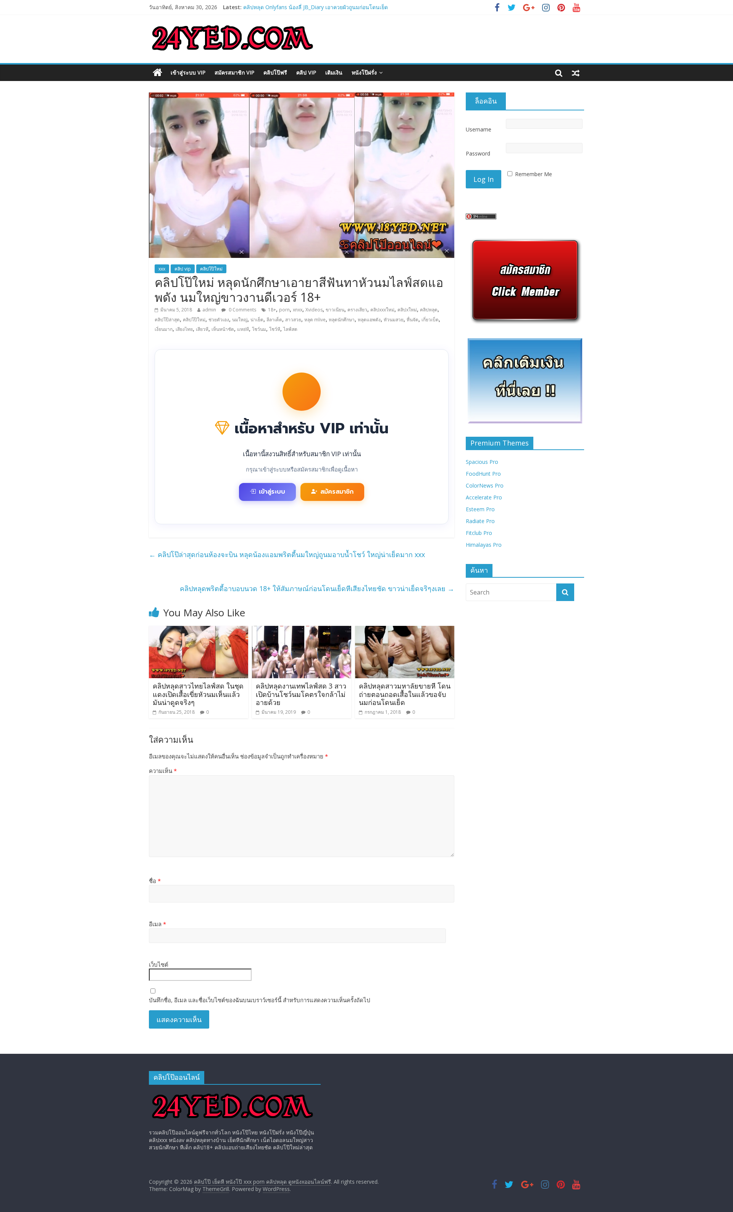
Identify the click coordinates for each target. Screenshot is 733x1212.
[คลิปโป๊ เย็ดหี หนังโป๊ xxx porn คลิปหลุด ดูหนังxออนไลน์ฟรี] (157, 73)
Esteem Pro (480, 509)
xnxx (297, 309)
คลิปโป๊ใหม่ (211, 269)
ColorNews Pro (485, 485)
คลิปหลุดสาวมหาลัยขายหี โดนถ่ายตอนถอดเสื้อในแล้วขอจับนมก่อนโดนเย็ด (404, 694)
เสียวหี (202, 329)
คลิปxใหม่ (407, 309)
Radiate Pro (480, 521)
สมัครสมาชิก (337, 491)
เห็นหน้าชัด (223, 329)
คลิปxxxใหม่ (382, 309)
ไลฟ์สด (290, 329)
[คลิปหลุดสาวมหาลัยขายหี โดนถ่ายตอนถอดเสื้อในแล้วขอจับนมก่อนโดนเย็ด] (404, 630)
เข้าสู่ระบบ (272, 491)
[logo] (232, 1094)
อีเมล (157, 924)
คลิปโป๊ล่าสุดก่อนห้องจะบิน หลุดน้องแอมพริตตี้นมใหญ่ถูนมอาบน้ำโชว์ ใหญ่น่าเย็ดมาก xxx (287, 554)
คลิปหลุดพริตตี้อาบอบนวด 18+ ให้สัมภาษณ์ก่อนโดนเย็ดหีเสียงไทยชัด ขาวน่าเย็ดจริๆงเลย (317, 588)
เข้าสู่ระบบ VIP (188, 72)
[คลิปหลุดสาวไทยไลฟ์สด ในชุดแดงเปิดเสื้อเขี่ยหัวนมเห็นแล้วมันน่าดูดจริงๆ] (198, 630)
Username (478, 129)
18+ (272, 309)
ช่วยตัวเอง (218, 319)
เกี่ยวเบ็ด (430, 319)
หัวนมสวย (394, 319)
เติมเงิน (333, 72)
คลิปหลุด (429, 309)
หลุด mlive (315, 319)
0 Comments (242, 309)
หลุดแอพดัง (369, 319)
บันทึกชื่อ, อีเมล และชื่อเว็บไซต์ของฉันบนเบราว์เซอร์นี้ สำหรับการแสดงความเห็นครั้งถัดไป (259, 1000)
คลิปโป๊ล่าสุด (167, 319)
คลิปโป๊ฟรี (275, 72)
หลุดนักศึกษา (342, 319)
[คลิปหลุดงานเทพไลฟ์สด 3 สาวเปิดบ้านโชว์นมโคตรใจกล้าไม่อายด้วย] (301, 630)
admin (209, 309)
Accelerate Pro (484, 497)
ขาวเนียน (335, 309)
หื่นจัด (412, 319)
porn (284, 309)
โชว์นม (259, 329)
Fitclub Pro (479, 532)
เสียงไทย (184, 329)
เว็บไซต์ (158, 964)
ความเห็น (163, 771)
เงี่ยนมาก (164, 329)
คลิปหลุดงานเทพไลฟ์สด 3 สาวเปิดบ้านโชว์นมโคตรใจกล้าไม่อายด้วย (301, 694)
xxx (161, 269)
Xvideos (314, 309)
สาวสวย (293, 319)
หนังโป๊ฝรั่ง (364, 72)
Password (478, 153)
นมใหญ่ (239, 319)
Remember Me (533, 174)
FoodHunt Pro (483, 473)
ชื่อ (155, 881)
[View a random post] (575, 73)
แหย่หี (243, 329)
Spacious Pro (482, 461)
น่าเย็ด (256, 319)
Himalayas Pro (484, 544)
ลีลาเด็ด (274, 319)
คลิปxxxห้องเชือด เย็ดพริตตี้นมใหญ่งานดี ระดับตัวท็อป (305, 5)
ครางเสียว (357, 309)
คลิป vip (306, 72)
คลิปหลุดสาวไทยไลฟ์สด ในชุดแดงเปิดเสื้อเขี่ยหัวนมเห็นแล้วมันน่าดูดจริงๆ (198, 694)
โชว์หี (274, 329)
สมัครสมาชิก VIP (234, 72)
